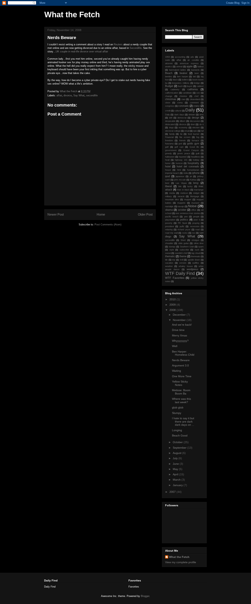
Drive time (178, 330)
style (171, 250)
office (193, 210)
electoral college (172, 131)
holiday (196, 160)
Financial (169, 137)
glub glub (177, 407)
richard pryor (183, 229)
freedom (169, 140)
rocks (185, 233)
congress (169, 106)
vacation (169, 263)
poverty (168, 223)
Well (174, 346)
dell (170, 118)
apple (189, 66)
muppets (181, 203)
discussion (195, 121)
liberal (168, 186)
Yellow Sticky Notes (180, 383)
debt (201, 114)
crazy (196, 106)
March (177, 479)
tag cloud (195, 253)
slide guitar (183, 243)
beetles (168, 76)
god (180, 143)
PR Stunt (182, 223)
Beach (168, 73)
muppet (187, 199)
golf (166, 147)
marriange (199, 190)
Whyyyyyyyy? (180, 340)
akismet (169, 63)
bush (180, 86)
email (186, 131)
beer (197, 73)
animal (179, 66)
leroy (196, 183)
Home (101, 214)
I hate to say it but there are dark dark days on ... (183, 421)
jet (191, 176)
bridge (197, 83)
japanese (180, 176)
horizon (179, 163)
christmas (170, 99)
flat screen (184, 137)
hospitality (193, 163)
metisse (184, 193)
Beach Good (179, 435)
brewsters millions (180, 83)
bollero (185, 79)
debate (191, 114)
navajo (181, 206)
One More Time (181, 376)
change (168, 96)
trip (173, 260)
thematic (170, 256)
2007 (172, 491)
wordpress (192, 269)
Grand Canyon (191, 150)
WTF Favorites (174, 277)
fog (197, 137)
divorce (68, 95)
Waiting (176, 370)
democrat (181, 118)
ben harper (182, 76)
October (178, 442)
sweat (168, 253)
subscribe (184, 250)
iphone (196, 173)
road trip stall (171, 233)
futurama (169, 143)
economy (183, 127)
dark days (179, 114)
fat (181, 134)
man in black (183, 190)
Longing (177, 430)
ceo (198, 93)
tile (166, 260)
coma (180, 102)
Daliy (167, 114)
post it (197, 220)
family (172, 134)
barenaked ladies (177, 70)
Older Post (145, 214)
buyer (189, 86)
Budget (169, 86)
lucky (190, 186)
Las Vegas (181, 183)
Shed (183, 240)
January (178, 485)
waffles (195, 263)
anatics (168, 66)
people (196, 216)
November (179, 320)
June (176, 463)
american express (189, 63)
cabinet (200, 86)
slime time (199, 243)
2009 (172, 304)
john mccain (180, 180)
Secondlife (136, 47)
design (195, 117)
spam (201, 246)
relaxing (169, 229)
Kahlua (193, 180)
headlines (195, 157)
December (179, 314)
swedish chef (181, 253)
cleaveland (195, 99)
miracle (181, 196)
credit (167, 110)
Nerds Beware (181, 360)
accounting (180, 57)
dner (193, 124)
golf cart (179, 147)
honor (168, 163)
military (168, 196)
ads (192, 57)
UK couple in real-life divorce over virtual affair (82, 51)
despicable (170, 121)
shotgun (195, 240)
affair (59, 95)
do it (201, 124)
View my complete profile (180, 562)
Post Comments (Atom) (108, 224)
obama (169, 210)
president (169, 226)
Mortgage (194, 196)
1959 (167, 57)
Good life (194, 147)
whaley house (186, 266)
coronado (183, 106)
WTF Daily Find (180, 273)
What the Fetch (72, 14)
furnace (195, 140)
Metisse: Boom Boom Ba (181, 392)
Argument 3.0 (180, 365)
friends (182, 140)
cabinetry (175, 89)
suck (197, 250)
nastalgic (169, 206)
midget (196, 193)
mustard (195, 203)
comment (194, 102)
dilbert (182, 121)
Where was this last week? (181, 400)
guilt (197, 153)
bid (194, 76)
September (180, 447)
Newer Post (55, 214)
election (196, 127)
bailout (200, 66)
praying (195, 223)
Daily (190, 109)
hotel (168, 166)
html (179, 170)
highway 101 (181, 160)
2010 (172, 299)
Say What (79, 95)
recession (194, 226)
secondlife (92, 95)
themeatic (195, 256)
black (175, 79)
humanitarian (193, 170)
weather (169, 266)
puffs (182, 226)
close (167, 102)
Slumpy (176, 413)
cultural (177, 110)
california (192, 89)
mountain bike (172, 199)
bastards (195, 70)
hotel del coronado (188, 166)
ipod (167, 176)
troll (181, 260)
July (175, 458)
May (176, 469)
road (197, 229)
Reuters (118, 44)
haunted (182, 157)
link (180, 186)
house (168, 170)
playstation (170, 220)
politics (184, 219)
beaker (183, 73)
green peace (183, 153)
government (170, 150)
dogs (171, 127)
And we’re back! (182, 324)
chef (196, 96)
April (176, 474)
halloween (170, 157)
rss (193, 233)
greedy (168, 153)
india (186, 173)
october (182, 210)
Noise (192, 206)
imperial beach (172, 173)
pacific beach (171, 216)
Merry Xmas (179, 335)
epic (195, 131)
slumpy (172, 246)
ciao (183, 99)
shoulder (169, 243)
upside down (194, 260)
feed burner (194, 134)
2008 (172, 310)
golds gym (193, 143)
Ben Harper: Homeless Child (183, 353)
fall (202, 131)
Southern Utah (187, 246)
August (177, 453)
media (172, 193)
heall (167, 160)
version (182, 263)
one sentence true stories (188, 213)
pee (186, 216)
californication (171, 93)
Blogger (145, 596)
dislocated (170, 124)
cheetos (183, 96)
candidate (187, 93)
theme (182, 256)
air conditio (193, 60)
